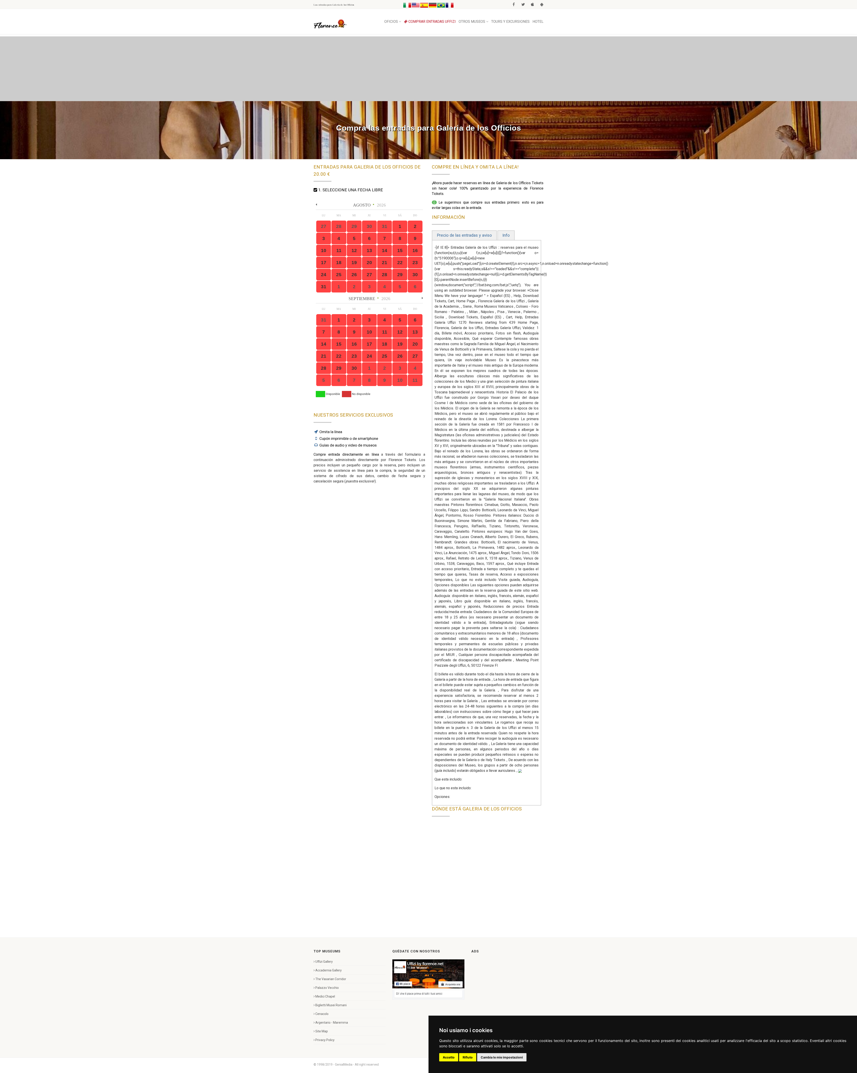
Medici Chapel (325, 996)
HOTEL (538, 21)
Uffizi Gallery (324, 961)
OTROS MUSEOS (472, 21)
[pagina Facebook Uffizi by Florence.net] (428, 979)
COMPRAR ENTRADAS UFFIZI (432, 21)
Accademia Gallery (328, 970)
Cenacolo (322, 1014)
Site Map (321, 1031)
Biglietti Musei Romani (331, 1005)
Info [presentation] (506, 235)
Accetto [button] (449, 1057)
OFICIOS (391, 21)
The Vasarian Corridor (330, 979)
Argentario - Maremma (331, 1022)
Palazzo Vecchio (327, 987)
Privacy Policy (325, 1040)
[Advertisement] (428, 67)
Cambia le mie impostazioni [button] (502, 1057)
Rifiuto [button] (468, 1057)
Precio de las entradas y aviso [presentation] (464, 235)
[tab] (464, 235)
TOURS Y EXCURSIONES (510, 21)
